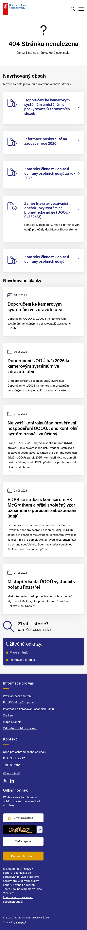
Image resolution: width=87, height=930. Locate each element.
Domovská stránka (22, 659)
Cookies (8, 715)
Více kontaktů (11, 773)
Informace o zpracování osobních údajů (28, 708)
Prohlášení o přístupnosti (19, 702)
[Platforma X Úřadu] (5, 780)
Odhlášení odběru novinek (20, 728)
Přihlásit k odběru (23, 856)
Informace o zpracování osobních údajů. (18, 899)
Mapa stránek (19, 652)
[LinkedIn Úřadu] (12, 781)
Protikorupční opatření (17, 696)
